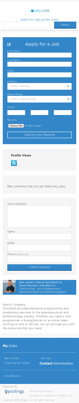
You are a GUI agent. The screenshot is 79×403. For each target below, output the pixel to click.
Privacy (49, 391)
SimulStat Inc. (12, 376)
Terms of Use (37, 391)
